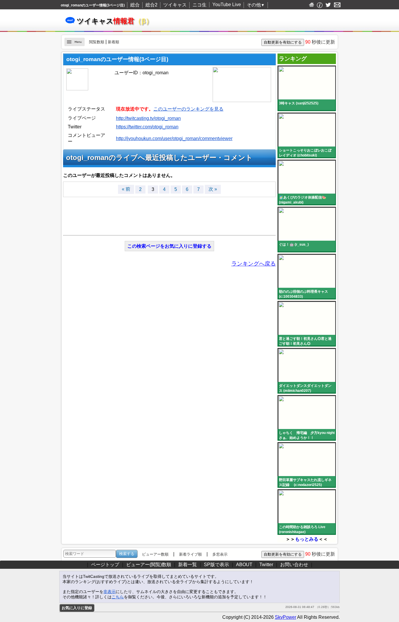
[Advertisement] (169, 213)
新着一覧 (187, 564)
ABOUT (244, 564)
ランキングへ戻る (253, 264)
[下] (345, 566)
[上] (345, 553)
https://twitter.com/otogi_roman (147, 126)
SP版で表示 (216, 564)
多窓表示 (220, 554)
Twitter (266, 564)
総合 (135, 4)
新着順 (113, 42)
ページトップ (105, 564)
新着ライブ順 (190, 554)
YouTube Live (226, 4)
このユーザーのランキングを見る (188, 108)
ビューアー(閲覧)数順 (148, 564)
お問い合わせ (294, 564)
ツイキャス (175, 4)
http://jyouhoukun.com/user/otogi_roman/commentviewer (174, 138)
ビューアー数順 (155, 554)
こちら (118, 597)
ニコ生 (199, 4)
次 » (213, 189)
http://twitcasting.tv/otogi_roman (148, 118)
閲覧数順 (96, 42)
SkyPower (285, 617)
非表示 (109, 591)
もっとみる (306, 539)
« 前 (126, 189)
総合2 (151, 4)
